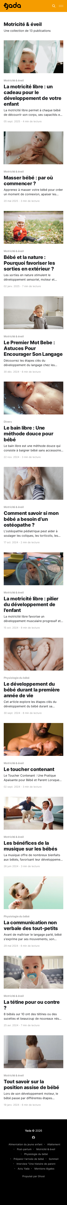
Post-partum (24, 1149)
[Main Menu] (61, 6)
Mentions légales (44, 1168)
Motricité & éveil (45, 1149)
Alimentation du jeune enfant (25, 1144)
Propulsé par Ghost (33, 1176)
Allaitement (53, 1144)
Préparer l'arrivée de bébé (29, 1158)
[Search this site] (54, 6)
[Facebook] (33, 1137)
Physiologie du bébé (36, 1154)
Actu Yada (23, 1168)
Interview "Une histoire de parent (36, 1163)
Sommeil (53, 1158)
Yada (28, 1130)
